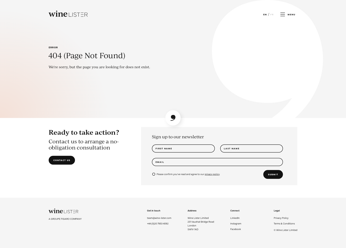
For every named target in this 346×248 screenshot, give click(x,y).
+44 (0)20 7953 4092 (157, 223)
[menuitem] (285, 218)
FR (272, 14)
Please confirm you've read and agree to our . (188, 174)
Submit (273, 174)
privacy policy (212, 174)
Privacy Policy (281, 217)
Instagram (235, 223)
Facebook (235, 229)
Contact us (61, 160)
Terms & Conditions (284, 223)
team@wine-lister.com (159, 217)
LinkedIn (235, 217)
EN (265, 14)
